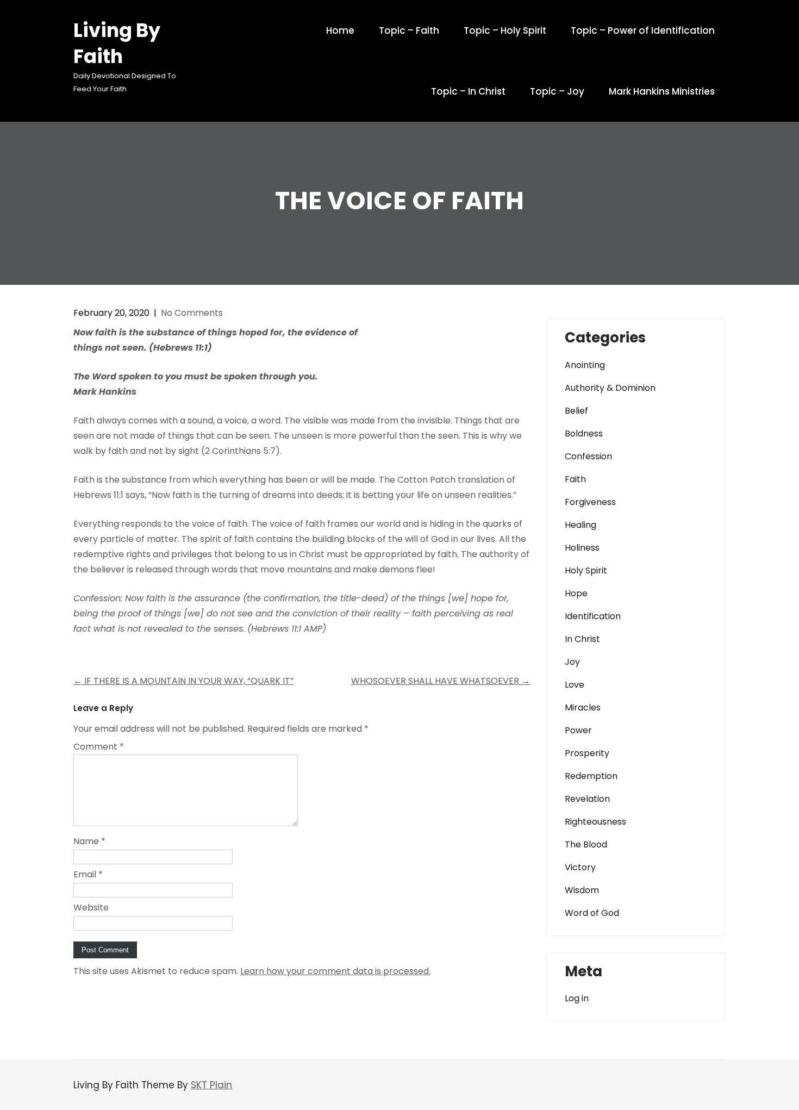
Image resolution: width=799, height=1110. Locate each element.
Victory (580, 867)
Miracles (583, 707)
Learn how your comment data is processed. (335, 971)
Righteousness (595, 821)
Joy (572, 662)
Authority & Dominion (610, 388)
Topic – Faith (409, 30)
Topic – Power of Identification (643, 30)
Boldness (584, 433)
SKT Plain (211, 1085)
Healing (580, 525)
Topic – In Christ (468, 91)
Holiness (582, 547)
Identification (593, 616)
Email (88, 874)
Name (89, 841)
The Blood (586, 844)
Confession (588, 456)
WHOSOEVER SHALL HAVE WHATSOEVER (440, 681)
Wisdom (582, 890)
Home (340, 30)
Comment (98, 746)
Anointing (585, 365)
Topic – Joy (557, 91)
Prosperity (587, 753)
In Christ (582, 639)
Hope (576, 593)
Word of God (592, 913)
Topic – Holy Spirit (505, 30)
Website (91, 907)
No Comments (192, 313)
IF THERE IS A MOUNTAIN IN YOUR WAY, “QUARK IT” (183, 681)
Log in (577, 998)
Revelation (587, 799)
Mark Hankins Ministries (662, 91)
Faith (575, 479)
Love (574, 684)
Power (578, 730)
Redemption (591, 776)
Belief (576, 410)
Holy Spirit (586, 570)
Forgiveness (590, 502)
